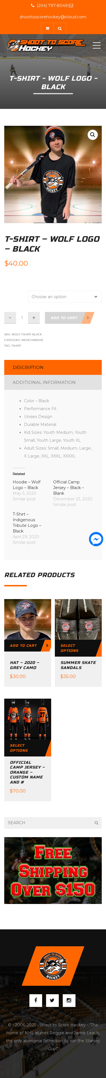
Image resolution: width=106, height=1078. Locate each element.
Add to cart (64, 318)
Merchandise (32, 340)
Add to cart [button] (23, 646)
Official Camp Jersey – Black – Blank (68, 487)
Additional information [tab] (44, 382)
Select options (69, 648)
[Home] (46, 45)
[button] (93, 135)
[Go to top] (53, 966)
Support (23, 280)
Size (11, 294)
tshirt (16, 345)
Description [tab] (28, 367)
